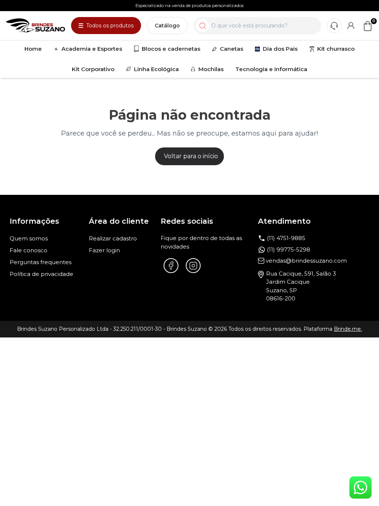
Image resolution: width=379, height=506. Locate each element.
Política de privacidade (41, 273)
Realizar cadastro (113, 238)
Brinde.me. (348, 329)
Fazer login (104, 250)
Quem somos (29, 238)
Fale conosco (28, 250)
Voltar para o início (191, 156)
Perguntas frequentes (40, 262)
